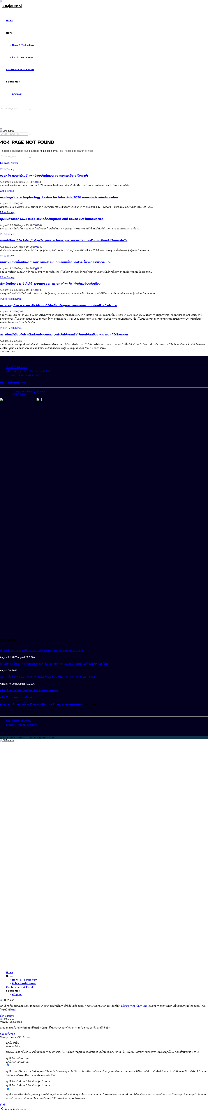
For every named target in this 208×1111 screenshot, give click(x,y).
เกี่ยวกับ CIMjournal (16, 367)
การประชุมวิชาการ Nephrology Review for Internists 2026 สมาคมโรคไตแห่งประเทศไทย (59, 197)
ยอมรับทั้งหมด (7, 1034)
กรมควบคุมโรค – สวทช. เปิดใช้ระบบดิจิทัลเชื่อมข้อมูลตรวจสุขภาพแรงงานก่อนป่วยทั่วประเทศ (58, 305)
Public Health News (22, 57)
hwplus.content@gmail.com (30, 391)
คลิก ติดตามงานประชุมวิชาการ (17, 697)
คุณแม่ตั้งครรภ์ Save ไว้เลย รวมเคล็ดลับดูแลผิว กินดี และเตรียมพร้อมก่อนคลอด (51, 219)
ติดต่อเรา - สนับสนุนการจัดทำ (21, 724)
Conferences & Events (20, 69)
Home (9, 20)
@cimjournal (19, 394)
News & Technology (23, 45)
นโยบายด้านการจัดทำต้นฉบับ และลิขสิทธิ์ (28, 371)
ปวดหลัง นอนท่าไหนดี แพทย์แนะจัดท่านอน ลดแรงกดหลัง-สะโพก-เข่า (44, 176)
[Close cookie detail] (2, 1109)
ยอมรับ (10, 1016)
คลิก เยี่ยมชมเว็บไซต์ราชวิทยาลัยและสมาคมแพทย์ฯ (29, 690)
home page (46, 151)
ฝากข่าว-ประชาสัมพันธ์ (13, 382)
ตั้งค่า (14, 1009)
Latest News (9, 163)
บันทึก (3, 1104)
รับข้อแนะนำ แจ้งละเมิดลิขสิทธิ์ (22, 375)
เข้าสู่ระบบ (17, 94)
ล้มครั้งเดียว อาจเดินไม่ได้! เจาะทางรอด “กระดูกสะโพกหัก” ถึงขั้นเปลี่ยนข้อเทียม (50, 284)
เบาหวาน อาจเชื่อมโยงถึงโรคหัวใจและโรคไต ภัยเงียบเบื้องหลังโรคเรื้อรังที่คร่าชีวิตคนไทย (55, 262)
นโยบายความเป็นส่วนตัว (134, 1006)
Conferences (7, 191)
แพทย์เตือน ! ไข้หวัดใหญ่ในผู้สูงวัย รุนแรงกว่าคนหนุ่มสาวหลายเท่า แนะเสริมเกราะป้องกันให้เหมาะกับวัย (63, 240)
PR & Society (7, 169)
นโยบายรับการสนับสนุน (19, 721)
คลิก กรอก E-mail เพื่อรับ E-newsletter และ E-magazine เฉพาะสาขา (41, 704)
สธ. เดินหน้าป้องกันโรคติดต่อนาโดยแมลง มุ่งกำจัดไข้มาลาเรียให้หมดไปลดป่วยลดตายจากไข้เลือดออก (64, 334)
